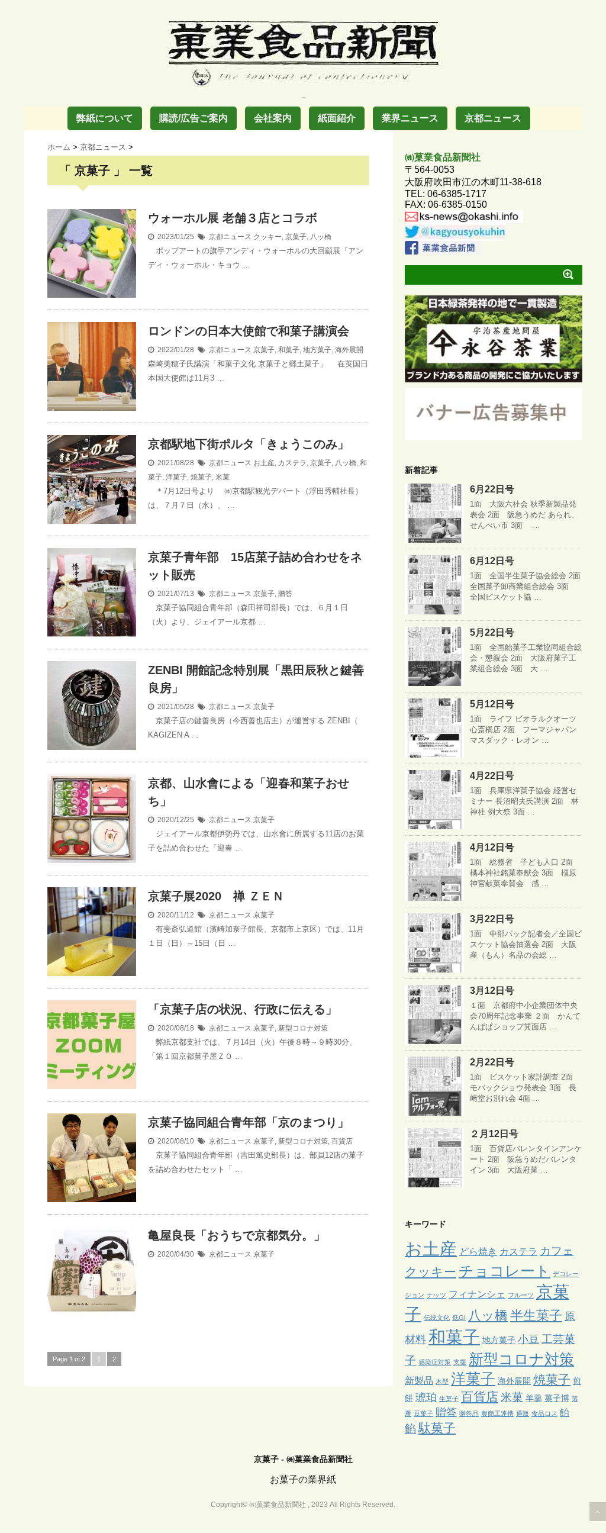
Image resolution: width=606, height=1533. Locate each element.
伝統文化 (437, 1317)
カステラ (292, 463)
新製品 (419, 1380)
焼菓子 (201, 477)
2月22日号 (492, 1062)
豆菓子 (423, 1413)
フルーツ (521, 1295)
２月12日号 (494, 1134)
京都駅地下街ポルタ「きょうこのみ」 (248, 443)
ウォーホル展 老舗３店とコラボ (232, 217)
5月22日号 (492, 632)
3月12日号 (492, 990)
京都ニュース (493, 118)
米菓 (222, 477)
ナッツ (436, 1295)
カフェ (556, 1251)
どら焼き (478, 1251)
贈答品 (469, 1413)
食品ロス (544, 1413)
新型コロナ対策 (303, 1028)
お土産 (264, 463)
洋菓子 (176, 477)
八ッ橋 (320, 237)
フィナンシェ (477, 1294)
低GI (459, 1317)
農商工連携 (497, 1413)
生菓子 (449, 1398)
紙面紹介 (337, 118)
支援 (459, 1361)
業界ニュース (410, 118)
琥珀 (426, 1397)
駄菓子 (437, 1428)
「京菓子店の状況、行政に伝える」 (242, 1009)
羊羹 (534, 1398)
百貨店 (342, 1141)
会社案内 (273, 118)
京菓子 (296, 237)
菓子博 (556, 1398)
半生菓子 (536, 1315)
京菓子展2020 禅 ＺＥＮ (216, 896)
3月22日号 (492, 919)
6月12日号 (492, 561)
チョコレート (504, 1271)
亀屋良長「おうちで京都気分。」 (236, 1235)
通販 (522, 1413)
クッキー (267, 237)
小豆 (528, 1339)
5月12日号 (492, 704)
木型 (442, 1381)
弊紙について (104, 118)
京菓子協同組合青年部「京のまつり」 (248, 1122)
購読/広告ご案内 (193, 118)
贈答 (285, 594)
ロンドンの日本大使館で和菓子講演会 (248, 330)
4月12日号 (492, 847)
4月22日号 (492, 776)
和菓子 (288, 350)
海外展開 (349, 350)
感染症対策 (434, 1361)
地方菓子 (317, 350)
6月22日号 (492, 489)
